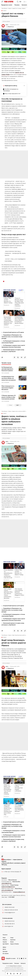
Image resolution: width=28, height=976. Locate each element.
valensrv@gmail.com (7, 883)
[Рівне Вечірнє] (10, 1)
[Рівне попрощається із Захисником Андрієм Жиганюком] (22, 387)
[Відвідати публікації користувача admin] (3, 25)
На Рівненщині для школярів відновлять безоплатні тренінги (7, 369)
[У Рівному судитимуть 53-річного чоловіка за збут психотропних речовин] (22, 397)
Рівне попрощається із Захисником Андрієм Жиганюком (8, 387)
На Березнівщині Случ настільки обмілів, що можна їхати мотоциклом (9, 378)
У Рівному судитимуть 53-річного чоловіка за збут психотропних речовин (9, 397)
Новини (4, 10)
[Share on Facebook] (7, 973)
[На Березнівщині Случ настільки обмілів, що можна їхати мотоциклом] (22, 378)
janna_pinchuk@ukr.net (7, 890)
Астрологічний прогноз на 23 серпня (13, 332)
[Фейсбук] (17, 958)
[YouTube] (21, 958)
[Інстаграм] (23, 958)
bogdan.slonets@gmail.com (8, 886)
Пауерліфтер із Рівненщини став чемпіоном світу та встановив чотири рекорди (12, 336)
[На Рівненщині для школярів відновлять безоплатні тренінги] (22, 368)
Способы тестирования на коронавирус (10, 89)
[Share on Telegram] (17, 973)
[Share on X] (10, 973)
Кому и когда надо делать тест (12, 93)
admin (7, 24)
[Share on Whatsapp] (14, 973)
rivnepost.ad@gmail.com (19, 892)
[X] (19, 958)
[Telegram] (25, 958)
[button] (3, 1)
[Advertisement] (14, 164)
